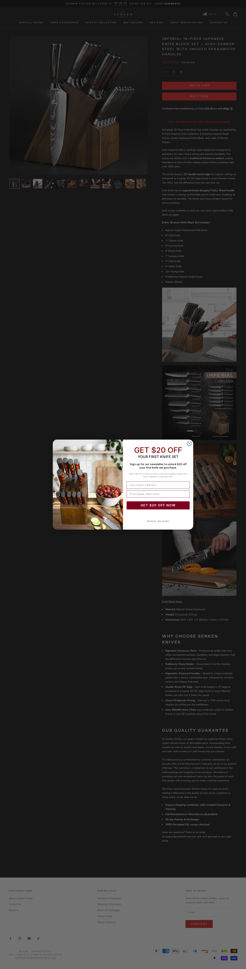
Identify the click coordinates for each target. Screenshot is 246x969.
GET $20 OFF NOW (158, 505)
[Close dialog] (189, 443)
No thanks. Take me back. (158, 521)
